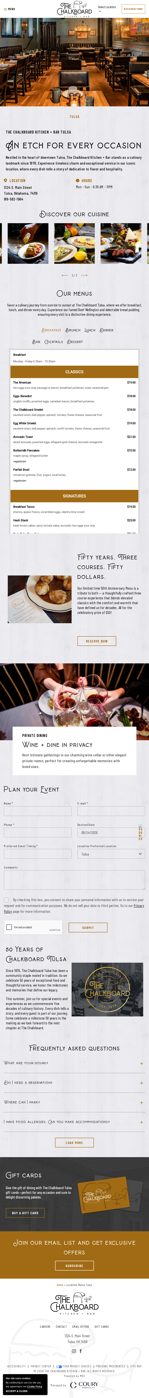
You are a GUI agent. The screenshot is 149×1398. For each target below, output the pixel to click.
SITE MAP (136, 1366)
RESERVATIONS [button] (133, 8)
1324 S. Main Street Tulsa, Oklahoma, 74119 (21, 190)
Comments (11, 867)
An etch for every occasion (74, 145)
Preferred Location (103, 846)
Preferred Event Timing (21, 846)
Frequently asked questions (74, 1048)
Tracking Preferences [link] (110, 1366)
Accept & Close (17, 1391)
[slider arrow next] (84, 275)
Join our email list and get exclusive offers (74, 1247)
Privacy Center (41, 1366)
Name (8, 803)
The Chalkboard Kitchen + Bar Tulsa (38, 132)
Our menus (75, 293)
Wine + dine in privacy (57, 745)
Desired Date (86, 824)
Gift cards (24, 1175)
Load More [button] (69, 1141)
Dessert (75, 342)
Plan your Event (32, 789)
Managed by (58, 1385)
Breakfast (52, 330)
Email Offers (80, 1326)
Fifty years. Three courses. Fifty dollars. (107, 567)
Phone (9, 824)
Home (60, 1285)
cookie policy (34, 1386)
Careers (45, 1326)
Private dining (34, 735)
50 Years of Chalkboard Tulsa (36, 954)
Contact (61, 1326)
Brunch (73, 330)
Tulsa (74, 116)
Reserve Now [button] (92, 639)
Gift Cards (102, 1326)
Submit (88, 927)
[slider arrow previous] (65, 275)
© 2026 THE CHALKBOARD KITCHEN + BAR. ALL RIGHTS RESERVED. (74, 1371)
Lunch (90, 330)
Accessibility (16, 1366)
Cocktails (53, 342)
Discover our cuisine (74, 214)
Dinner (107, 330)
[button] (9, 8)
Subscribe (69, 1264)
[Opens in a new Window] (74, 1351)
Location (18, 180)
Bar (36, 342)
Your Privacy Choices (77, 1366)
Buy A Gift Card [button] (22, 1211)
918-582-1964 (13, 199)
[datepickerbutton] (140, 832)
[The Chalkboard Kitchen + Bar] (74, 9)
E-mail (82, 803)
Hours (87, 180)
